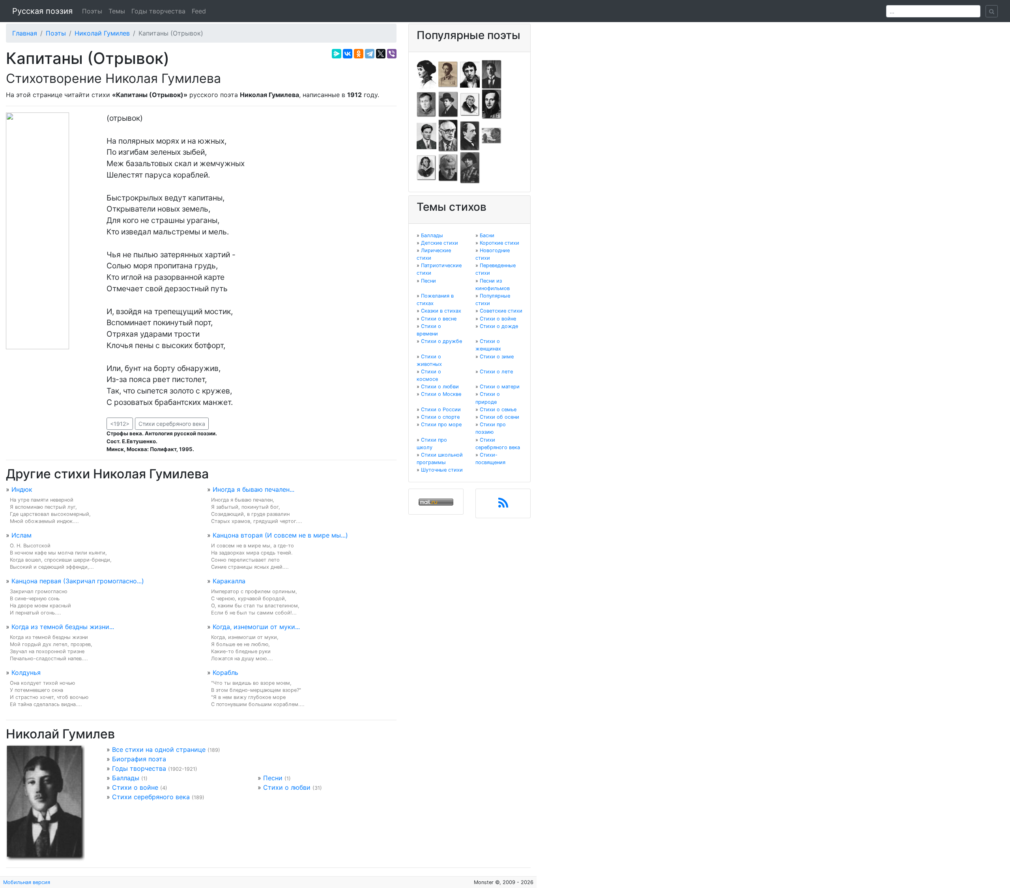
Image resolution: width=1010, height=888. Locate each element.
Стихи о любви (286, 787)
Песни (272, 778)
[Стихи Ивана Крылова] (470, 104)
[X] (380, 53)
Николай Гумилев (102, 33)
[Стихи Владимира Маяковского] (426, 135)
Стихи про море (441, 424)
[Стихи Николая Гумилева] (491, 74)
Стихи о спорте (440, 417)
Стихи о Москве (441, 394)
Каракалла (229, 581)
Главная (24, 33)
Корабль (225, 672)
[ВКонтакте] (347, 53)
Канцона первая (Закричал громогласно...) (77, 581)
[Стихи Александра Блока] (448, 74)
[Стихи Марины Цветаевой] (470, 167)
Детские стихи (439, 243)
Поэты (92, 11)
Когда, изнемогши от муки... (256, 627)
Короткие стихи (499, 243)
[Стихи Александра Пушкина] (426, 167)
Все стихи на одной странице (159, 749)
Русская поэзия (42, 11)
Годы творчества (158, 11)
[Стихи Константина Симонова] (448, 167)
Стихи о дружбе (441, 341)
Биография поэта (139, 759)
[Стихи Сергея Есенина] (448, 104)
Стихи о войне (135, 787)
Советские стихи (501, 311)
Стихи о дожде (499, 326)
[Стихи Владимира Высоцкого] (470, 74)
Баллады (125, 778)
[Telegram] (369, 53)
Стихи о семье (498, 409)
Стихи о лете (496, 372)
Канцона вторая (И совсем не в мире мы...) (280, 535)
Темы (116, 11)
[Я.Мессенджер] (336, 53)
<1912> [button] (119, 423)
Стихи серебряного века (171, 423)
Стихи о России (441, 409)
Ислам (21, 535)
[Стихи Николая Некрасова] (470, 135)
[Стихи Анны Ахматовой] (426, 74)
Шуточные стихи (442, 470)
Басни (487, 235)
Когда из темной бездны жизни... (62, 627)
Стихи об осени (499, 417)
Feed (199, 11)
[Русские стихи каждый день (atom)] (503, 505)
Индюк (21, 489)
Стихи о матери (500, 387)
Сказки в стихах (441, 311)
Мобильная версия (26, 882)
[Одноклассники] (358, 53)
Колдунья (26, 672)
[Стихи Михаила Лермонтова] (491, 104)
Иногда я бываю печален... (253, 489)
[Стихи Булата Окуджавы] (491, 135)
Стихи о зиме (497, 357)
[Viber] (392, 53)
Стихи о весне (438, 319)
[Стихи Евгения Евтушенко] (426, 104)
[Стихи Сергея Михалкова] (448, 135)
